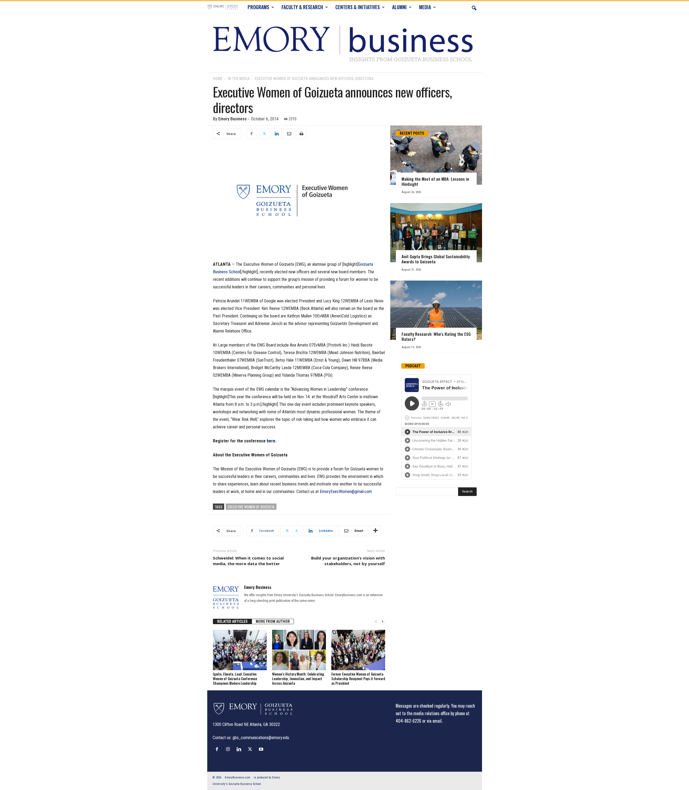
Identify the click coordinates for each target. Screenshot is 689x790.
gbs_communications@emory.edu (261, 737)
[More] (375, 530)
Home (218, 78)
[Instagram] (229, 749)
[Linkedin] (276, 133)
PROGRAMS (258, 7)
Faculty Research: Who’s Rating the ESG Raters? (436, 336)
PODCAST (413, 366)
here (271, 440)
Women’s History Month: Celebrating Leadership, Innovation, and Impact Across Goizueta (298, 678)
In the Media (239, 78)
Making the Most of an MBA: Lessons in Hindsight (435, 181)
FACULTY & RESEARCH (302, 7)
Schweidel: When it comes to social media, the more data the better (248, 560)
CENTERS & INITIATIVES (357, 7)
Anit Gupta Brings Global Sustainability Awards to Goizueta (436, 258)
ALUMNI (399, 7)
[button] (474, 7)
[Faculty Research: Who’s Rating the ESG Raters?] (436, 310)
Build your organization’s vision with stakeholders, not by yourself (348, 560)
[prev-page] (376, 621)
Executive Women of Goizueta (251, 506)
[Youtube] (262, 749)
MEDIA (425, 7)
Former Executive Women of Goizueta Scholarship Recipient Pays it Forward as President (358, 678)
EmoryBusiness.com (237, 777)
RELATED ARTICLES (232, 621)
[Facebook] (251, 133)
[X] (264, 133)
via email (434, 721)
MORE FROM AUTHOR (273, 621)
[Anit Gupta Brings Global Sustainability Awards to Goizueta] (436, 232)
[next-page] (382, 621)
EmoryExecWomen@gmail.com (346, 491)
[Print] (301, 133)
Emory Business (232, 118)
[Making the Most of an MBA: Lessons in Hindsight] (436, 155)
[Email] (288, 133)
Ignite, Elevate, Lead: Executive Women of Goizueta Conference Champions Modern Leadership (235, 678)
